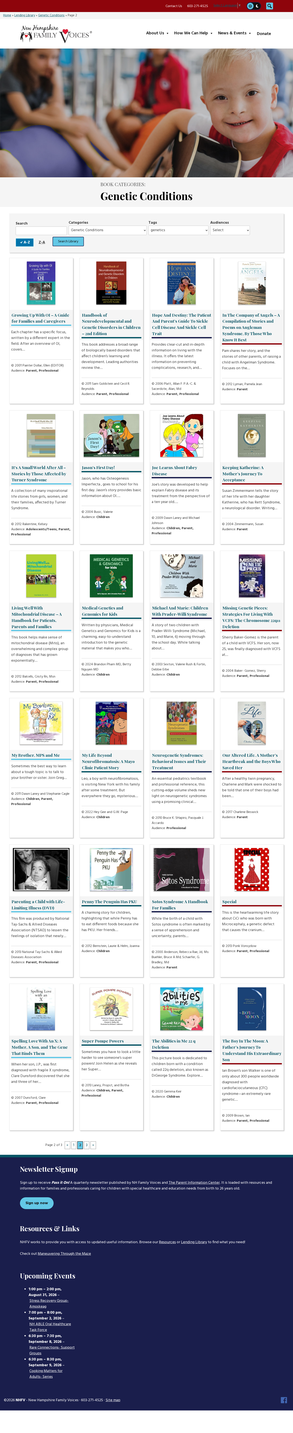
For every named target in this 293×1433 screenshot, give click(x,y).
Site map (113, 1400)
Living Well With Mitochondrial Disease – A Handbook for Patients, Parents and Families (37, 617)
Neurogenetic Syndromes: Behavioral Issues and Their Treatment (179, 761)
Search (22, 223)
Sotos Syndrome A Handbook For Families (180, 904)
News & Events (236, 33)
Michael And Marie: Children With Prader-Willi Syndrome (180, 611)
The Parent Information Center (194, 1183)
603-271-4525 (197, 6)
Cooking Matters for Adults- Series (45, 1374)
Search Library (68, 241)
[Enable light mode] (250, 6)
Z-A (42, 242)
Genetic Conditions (51, 15)
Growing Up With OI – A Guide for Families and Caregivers (40, 318)
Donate (264, 33)
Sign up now (37, 1203)
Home (7, 15)
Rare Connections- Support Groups (52, 1351)
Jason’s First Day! (98, 467)
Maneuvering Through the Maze (64, 1254)
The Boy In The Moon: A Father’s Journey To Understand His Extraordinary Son (251, 1050)
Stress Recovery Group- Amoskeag (49, 1304)
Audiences (219, 223)
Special (229, 901)
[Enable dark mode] (257, 6)
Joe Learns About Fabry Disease (174, 470)
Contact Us (174, 6)
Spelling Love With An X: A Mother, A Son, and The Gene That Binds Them (40, 1047)
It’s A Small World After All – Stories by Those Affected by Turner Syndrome (39, 474)
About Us (158, 33)
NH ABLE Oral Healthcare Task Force (50, 1327)
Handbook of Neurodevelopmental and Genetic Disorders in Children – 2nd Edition (111, 324)
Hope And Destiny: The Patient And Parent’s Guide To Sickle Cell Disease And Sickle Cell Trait (181, 324)
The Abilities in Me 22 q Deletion (173, 1044)
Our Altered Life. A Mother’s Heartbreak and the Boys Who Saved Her (251, 761)
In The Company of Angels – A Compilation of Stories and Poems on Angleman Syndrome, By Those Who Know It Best (251, 327)
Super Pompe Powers (103, 1041)
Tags (152, 223)
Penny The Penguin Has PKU (109, 901)
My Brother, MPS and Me (36, 755)
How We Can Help (194, 33)
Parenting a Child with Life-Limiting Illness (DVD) (38, 904)
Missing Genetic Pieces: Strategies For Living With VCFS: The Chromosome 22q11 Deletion (251, 617)
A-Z (27, 242)
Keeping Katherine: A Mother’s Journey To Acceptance (243, 474)
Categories (78, 223)
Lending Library (24, 15)
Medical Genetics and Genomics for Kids (102, 611)
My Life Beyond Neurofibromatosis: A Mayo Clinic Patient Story (108, 761)
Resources (167, 1242)
